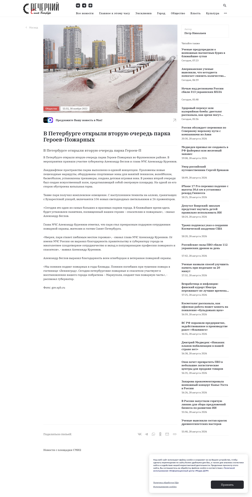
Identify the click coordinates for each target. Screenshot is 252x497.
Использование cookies (165, 486)
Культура (212, 13)
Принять (227, 484)
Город (161, 13)
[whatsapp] (153, 434)
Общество (178, 13)
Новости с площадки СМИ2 (62, 450)
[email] (167, 434)
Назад (33, 27)
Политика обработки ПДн (166, 482)
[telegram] (147, 434)
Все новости (85, 13)
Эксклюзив (143, 13)
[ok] (160, 434)
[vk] (140, 434)
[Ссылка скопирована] (174, 434)
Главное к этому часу (114, 13)
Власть (195, 13)
